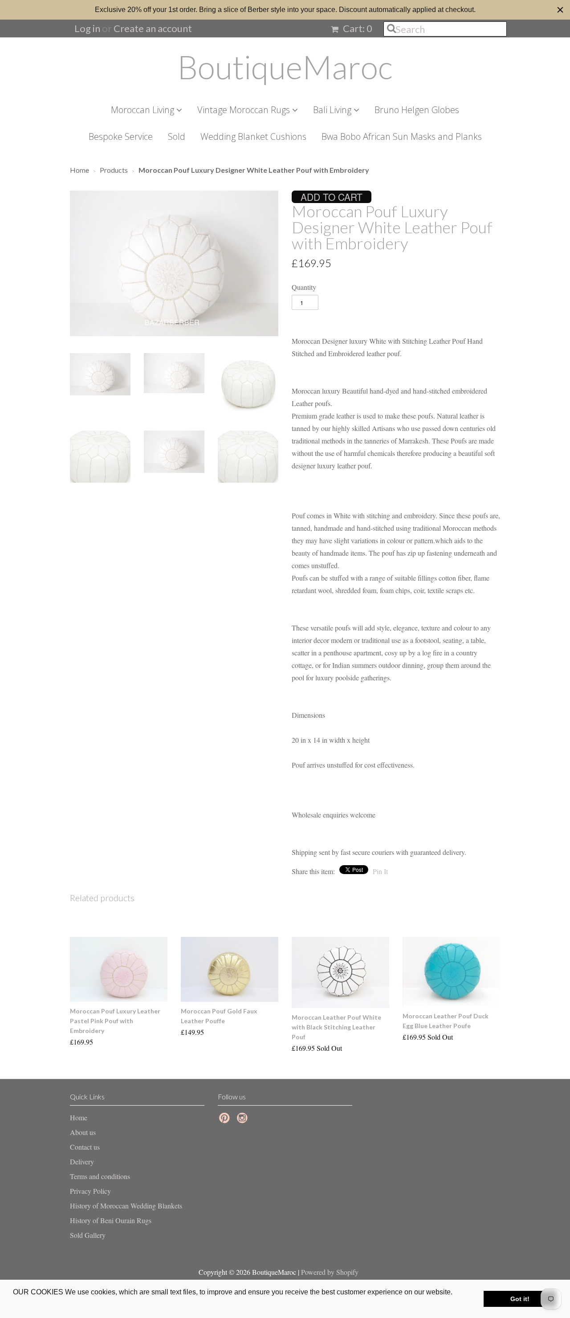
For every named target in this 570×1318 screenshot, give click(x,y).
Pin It (380, 871)
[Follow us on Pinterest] (225, 1120)
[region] (285, 10)
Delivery (82, 1161)
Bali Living (333, 110)
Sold (176, 136)
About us (83, 1132)
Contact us (85, 1146)
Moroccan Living (143, 110)
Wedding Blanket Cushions (253, 136)
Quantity (304, 287)
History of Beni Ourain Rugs (110, 1220)
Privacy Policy (90, 1191)
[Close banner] (560, 9)
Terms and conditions (100, 1176)
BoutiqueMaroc (285, 67)
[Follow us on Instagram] (243, 1120)
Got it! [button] (519, 1298)
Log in (87, 28)
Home (78, 1117)
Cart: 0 (356, 28)
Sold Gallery (88, 1235)
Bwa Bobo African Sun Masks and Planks (402, 136)
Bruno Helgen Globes (417, 110)
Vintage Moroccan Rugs (244, 110)
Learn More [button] (32, 1304)
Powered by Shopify (329, 1272)
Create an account (153, 28)
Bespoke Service (121, 136)
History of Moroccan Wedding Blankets (126, 1205)
